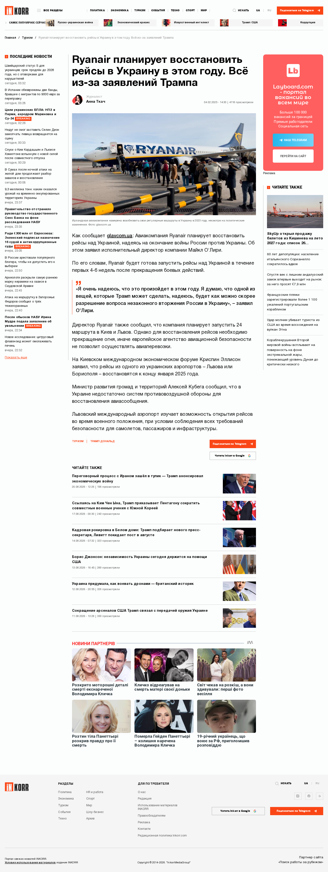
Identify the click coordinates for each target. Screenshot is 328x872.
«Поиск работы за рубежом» (300, 862)
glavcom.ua (120, 236)
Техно (175, 10)
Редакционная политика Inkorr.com (162, 835)
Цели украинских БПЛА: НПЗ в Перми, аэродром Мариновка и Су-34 (30, 114)
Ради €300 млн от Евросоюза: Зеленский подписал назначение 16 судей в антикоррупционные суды (32, 240)
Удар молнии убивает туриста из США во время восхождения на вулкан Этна (293, 325)
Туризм (140, 10)
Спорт (190, 10)
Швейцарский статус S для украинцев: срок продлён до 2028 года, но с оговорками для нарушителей (29, 72)
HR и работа (94, 792)
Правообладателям (152, 815)
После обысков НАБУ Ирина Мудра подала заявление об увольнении (28, 321)
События (158, 10)
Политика (97, 10)
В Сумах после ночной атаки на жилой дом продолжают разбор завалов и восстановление (28, 174)
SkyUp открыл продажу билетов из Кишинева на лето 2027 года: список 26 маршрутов (295, 239)
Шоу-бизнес (95, 812)
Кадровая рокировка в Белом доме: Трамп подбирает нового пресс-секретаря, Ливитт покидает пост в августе (136, 533)
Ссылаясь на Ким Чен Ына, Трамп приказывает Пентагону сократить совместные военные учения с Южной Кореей (136, 506)
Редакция (145, 798)
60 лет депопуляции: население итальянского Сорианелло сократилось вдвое (293, 259)
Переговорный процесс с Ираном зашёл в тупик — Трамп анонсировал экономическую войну (137, 479)
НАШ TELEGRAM (295, 140)
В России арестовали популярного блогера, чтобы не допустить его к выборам (30, 262)
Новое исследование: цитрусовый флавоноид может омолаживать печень (29, 341)
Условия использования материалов (30, 862)
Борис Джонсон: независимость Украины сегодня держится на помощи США (139, 560)
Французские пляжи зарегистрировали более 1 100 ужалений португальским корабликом (292, 302)
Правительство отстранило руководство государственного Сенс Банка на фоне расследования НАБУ (31, 216)
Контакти (144, 829)
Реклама (144, 822)
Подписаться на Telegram (229, 444)
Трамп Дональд (102, 441)
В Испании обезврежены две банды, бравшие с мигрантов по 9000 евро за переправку (32, 94)
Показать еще (16, 357)
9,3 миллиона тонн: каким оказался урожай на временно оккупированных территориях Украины (32, 194)
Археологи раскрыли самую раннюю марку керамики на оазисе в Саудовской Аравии (31, 282)
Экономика (119, 10)
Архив (90, 818)
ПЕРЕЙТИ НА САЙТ (293, 156)
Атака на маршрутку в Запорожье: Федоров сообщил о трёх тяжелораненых (30, 302)
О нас (142, 792)
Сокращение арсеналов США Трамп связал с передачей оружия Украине (139, 610)
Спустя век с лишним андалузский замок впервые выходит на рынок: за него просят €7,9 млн (295, 279)
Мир (204, 10)
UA (258, 10)
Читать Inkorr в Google (229, 455)
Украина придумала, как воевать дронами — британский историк (133, 584)
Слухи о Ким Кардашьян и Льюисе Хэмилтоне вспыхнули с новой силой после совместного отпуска (31, 154)
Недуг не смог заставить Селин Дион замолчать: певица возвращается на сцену (32, 134)
